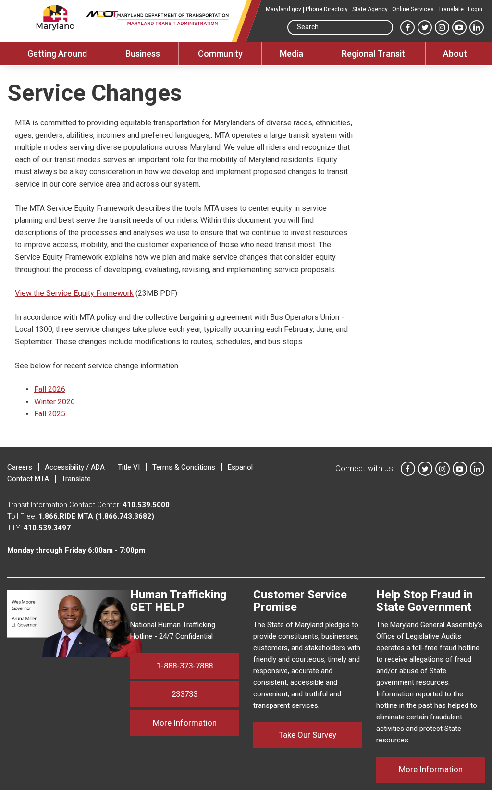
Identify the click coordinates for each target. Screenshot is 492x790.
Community (220, 54)
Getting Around (57, 54)
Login (475, 9)
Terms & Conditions (183, 467)
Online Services (413, 9)
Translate (451, 9)
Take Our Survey (307, 735)
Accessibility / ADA (75, 467)
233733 (184, 694)
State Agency (370, 9)
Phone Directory (327, 9)
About (455, 54)
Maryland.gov (283, 9)
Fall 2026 (49, 389)
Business (142, 54)
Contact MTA (28, 478)
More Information (196, 722)
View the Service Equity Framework (74, 293)
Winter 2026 (54, 401)
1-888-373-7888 (185, 665)
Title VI (129, 467)
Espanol (240, 467)
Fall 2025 (49, 413)
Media (291, 54)
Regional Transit (373, 54)
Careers (19, 467)
